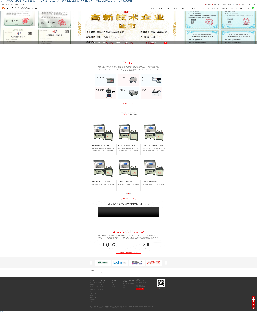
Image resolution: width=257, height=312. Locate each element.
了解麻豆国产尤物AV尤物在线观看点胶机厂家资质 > (128, 252)
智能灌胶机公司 (110, 42)
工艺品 (102, 284)
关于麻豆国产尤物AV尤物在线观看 (208, 8)
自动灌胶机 (95, 42)
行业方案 (193, 8)
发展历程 (124, 287)
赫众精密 (242, 4)
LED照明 (102, 282)
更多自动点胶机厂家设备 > (128, 103)
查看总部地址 (140, 288)
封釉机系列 (92, 301)
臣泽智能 (236, 4)
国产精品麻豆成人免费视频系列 (95, 290)
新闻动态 (224, 8)
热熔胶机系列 (92, 299)
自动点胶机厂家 (124, 42)
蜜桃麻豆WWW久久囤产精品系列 (95, 287)
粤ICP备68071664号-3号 (119, 306)
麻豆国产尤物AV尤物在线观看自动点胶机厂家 (122, 309)
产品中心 (175, 8)
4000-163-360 (208, 4)
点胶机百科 (114, 286)
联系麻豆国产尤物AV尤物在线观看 (240, 8)
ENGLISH (225, 4)
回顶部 (253, 307)
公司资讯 (134, 115)
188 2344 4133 (216, 4)
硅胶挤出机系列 (93, 295)
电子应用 (102, 289)
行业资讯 (123, 115)
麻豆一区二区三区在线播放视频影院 (159, 8)
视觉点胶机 (102, 42)
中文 (221, 4)
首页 (144, 8)
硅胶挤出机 (92, 272)
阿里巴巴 (249, 4)
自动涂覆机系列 (93, 297)
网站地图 (253, 4)
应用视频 (184, 8)
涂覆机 (117, 42)
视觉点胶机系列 (93, 293)
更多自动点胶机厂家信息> (128, 198)
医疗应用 (102, 286)
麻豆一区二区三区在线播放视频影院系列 (95, 283)
